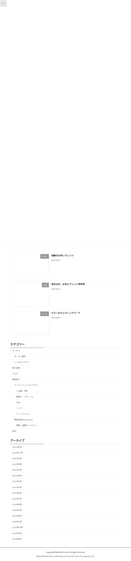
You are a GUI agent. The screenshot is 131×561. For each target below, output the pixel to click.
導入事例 (16, 368)
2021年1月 (17, 499)
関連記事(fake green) (23, 419)
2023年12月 (17, 453)
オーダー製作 (20, 356)
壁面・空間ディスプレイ (26, 425)
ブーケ (19, 408)
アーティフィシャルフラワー (26, 385)
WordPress (50, 556)
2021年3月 (17, 487)
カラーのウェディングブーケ (65, 313)
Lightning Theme (64, 556)
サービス (16, 351)
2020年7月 (17, 510)
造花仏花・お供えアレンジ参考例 (68, 284)
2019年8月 (17, 539)
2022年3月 (17, 458)
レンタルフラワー (22, 362)
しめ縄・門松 (22, 391)
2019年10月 (17, 527)
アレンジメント (23, 414)
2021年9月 (17, 464)
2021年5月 (17, 481)
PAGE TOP (125, 540)
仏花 (18, 402)
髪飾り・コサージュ (24, 397)
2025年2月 (17, 447)
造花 (14, 431)
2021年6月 (17, 476)
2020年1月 (17, 522)
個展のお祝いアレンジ (62, 255)
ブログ (15, 373)
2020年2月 (17, 516)
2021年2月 (17, 493)
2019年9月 (17, 533)
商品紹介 (16, 379)
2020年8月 (17, 504)
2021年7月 (17, 470)
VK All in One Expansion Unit (83, 556)
